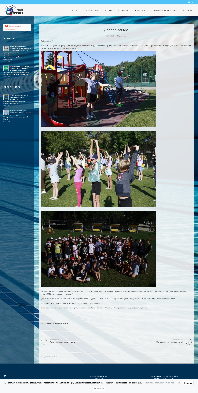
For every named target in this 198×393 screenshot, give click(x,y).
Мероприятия (121, 36)
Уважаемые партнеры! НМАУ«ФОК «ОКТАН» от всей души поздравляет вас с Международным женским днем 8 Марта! (17, 115)
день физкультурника (54, 323)
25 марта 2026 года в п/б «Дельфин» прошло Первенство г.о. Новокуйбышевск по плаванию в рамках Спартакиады (15, 99)
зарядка (66, 323)
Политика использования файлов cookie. (162, 383)
